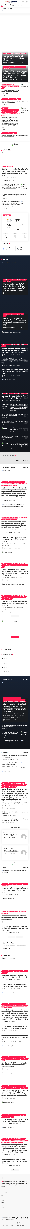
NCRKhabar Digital (15, 698)
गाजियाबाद (3, 565)
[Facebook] (8, 248)
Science (24, 460)
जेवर (21, 483)
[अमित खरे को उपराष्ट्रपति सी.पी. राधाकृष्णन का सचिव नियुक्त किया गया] (5, 430)
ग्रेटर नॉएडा (23, 53)
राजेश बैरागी (5, 848)
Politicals (18, 460)
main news (6, 53)
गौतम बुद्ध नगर (17, 53)
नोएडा (13, 113)
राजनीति (16, 98)
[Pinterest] (27, 1218)
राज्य (3, 88)
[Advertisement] (15, 32)
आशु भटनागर (6, 180)
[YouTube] (25, 1218)
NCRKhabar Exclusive (16, 279)
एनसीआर (12, 53)
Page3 (9, 671)
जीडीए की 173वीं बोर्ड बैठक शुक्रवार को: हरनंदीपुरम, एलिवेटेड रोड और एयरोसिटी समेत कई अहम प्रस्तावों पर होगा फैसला (15, 539)
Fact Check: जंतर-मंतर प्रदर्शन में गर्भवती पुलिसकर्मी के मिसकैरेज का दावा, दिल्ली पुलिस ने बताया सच (14, 397)
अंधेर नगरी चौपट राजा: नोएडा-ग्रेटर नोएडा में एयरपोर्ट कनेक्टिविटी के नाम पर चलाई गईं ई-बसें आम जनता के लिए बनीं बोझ (14, 603)
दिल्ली (9, 86)
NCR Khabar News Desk (10, 79)
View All (25, 752)
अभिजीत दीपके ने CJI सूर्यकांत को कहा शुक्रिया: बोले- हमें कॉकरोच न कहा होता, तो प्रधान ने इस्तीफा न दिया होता (14, 361)
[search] (23, 1)
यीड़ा (17, 86)
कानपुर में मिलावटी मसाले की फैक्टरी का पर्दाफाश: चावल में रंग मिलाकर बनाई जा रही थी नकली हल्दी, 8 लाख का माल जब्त (15, 1037)
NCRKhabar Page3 (7, 654)
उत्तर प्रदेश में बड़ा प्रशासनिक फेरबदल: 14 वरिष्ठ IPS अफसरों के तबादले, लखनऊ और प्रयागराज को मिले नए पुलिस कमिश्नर (14, 1161)
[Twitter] (21, 248)
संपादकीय (10, 166)
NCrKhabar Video (20, 699)
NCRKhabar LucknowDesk (9, 922)
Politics (4, 752)
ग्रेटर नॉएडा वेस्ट (6, 68)
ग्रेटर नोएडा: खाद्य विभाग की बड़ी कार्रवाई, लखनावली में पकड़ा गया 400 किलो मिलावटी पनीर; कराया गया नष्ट (13, 58)
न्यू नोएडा (7, 485)
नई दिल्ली (13, 86)
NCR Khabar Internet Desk (10, 62)
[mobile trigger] (3, 1)
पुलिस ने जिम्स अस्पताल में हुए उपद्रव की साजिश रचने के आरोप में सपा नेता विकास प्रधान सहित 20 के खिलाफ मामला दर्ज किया (15, 928)
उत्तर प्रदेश (11, 84)
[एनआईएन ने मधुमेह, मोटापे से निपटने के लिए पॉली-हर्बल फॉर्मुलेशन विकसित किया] (24, 765)
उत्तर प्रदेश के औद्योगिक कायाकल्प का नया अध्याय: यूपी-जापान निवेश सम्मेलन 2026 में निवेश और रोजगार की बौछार (10, 92)
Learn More (15, 636)
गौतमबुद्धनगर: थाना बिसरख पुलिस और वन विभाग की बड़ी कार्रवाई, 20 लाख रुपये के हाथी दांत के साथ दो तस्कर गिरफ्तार (15, 890)
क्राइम (15, 883)
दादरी (10, 113)
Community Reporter (6, 766)
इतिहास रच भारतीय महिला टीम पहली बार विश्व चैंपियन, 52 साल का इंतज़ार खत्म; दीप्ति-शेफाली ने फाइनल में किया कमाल (14, 415)
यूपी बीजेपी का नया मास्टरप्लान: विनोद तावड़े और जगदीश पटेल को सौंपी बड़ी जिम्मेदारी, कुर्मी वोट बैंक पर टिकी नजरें (15, 101)
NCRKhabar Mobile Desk (6, 815)
